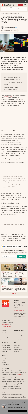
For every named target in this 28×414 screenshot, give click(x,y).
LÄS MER (17, 411)
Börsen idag (4, 333)
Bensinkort (4, 351)
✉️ (16, 27)
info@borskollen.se (19, 310)
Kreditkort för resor (6, 347)
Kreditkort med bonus (7, 349)
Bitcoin (3, 360)
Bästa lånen (17, 345)
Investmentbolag (18, 335)
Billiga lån (16, 347)
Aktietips (16, 333)
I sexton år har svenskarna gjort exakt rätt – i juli (14, 8)
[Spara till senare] (17, 30)
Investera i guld (5, 364)
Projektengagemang (9, 57)
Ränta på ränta (5, 339)
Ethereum (4, 362)
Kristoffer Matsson (10, 27)
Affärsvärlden (8, 96)
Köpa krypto (4, 358)
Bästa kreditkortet (6, 345)
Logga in (20, 4)
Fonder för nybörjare (6, 337)
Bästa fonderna (17, 339)
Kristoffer (18, 374)
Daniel (3, 376)
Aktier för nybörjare (6, 335)
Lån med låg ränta (18, 349)
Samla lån (16, 351)
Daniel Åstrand (5, 324)
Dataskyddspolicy (23, 258)
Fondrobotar (17, 337)
